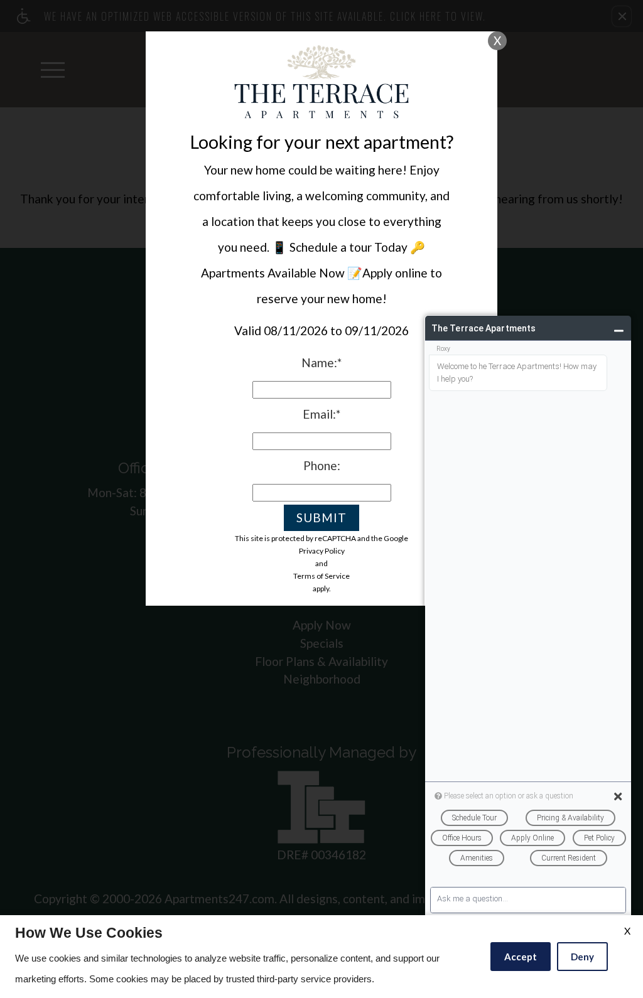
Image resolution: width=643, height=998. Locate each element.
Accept (520, 956)
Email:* (321, 414)
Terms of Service (321, 576)
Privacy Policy (322, 550)
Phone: (321, 465)
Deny (582, 956)
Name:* (321, 362)
